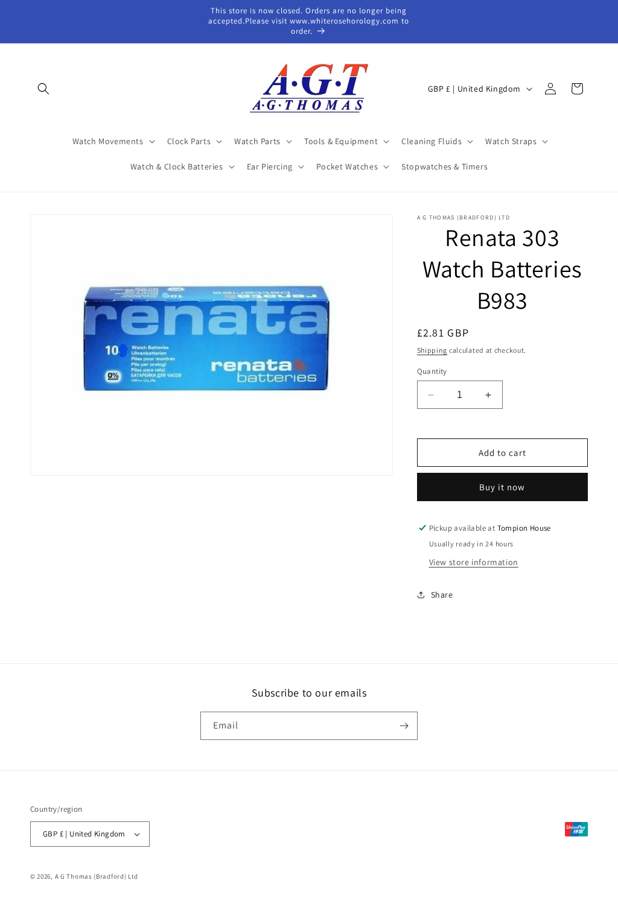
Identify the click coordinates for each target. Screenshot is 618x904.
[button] (43, 88)
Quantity (432, 371)
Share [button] (442, 594)
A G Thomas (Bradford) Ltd (97, 876)
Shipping (432, 350)
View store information (473, 562)
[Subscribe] (403, 726)
